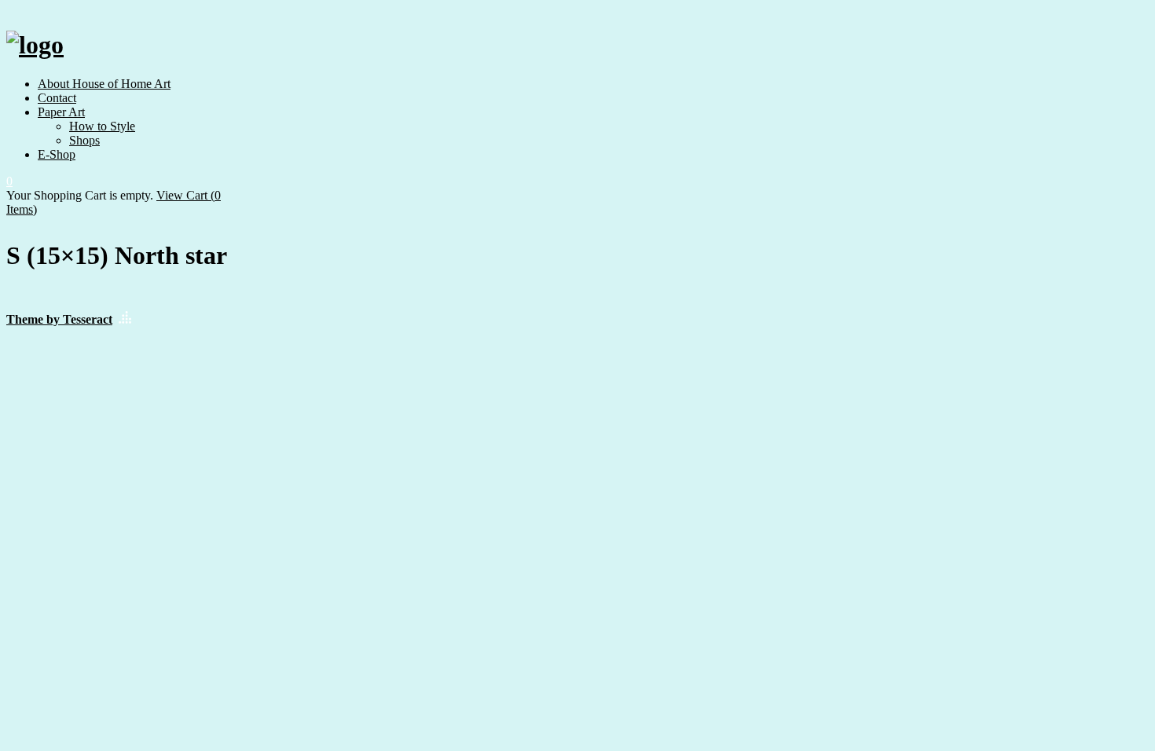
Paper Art (61, 112)
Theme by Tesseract (59, 319)
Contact (57, 97)
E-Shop (56, 154)
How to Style (102, 126)
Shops (84, 140)
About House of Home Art (104, 83)
